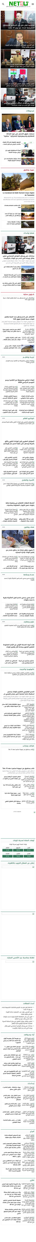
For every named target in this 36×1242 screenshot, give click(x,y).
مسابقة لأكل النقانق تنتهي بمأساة (13, 802)
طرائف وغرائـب (28, 745)
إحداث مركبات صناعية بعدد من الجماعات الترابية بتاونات (12, 160)
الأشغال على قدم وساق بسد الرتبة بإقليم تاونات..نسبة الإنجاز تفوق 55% (19, 318)
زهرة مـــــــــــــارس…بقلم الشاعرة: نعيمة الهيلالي (12, 1121)
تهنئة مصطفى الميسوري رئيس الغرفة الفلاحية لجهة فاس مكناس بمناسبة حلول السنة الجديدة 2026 (12, 1146)
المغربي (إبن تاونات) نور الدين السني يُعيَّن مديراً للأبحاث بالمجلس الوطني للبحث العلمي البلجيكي (26, 474)
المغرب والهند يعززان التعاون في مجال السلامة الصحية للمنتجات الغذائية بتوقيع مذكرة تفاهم (17, 1022)
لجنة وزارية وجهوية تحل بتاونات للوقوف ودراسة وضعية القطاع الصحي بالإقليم (26, 616)
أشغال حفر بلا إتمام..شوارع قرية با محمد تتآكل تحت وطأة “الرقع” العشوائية (12, 331)
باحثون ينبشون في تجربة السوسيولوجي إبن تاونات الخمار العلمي (26, 663)
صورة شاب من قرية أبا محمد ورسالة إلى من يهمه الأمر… (13, 215)
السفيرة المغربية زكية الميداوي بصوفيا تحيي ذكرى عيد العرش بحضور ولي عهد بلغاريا (10, 474)
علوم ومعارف (29, 621)
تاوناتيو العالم (28, 418)
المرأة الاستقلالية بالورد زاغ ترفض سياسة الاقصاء (13, 151)
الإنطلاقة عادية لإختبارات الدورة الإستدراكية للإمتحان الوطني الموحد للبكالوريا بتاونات (26, 413)
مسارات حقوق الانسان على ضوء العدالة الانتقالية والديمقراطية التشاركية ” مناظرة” (19, 135)
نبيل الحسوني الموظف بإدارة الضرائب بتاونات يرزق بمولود (13, 1136)
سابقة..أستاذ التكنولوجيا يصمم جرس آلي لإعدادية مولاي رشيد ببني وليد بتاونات (12, 737)
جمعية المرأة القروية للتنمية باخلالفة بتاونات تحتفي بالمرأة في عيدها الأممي (9, 522)
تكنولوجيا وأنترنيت (27, 669)
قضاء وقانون (29, 527)
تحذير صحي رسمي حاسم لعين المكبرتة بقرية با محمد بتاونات (18, 598)
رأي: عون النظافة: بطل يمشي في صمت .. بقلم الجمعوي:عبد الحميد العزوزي (12, 1057)
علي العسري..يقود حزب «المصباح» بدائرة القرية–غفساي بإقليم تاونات (19, 1013)
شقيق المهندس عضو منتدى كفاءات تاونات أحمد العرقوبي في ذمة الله (11, 1220)
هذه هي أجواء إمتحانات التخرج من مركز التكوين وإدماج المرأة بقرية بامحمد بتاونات (9, 413)
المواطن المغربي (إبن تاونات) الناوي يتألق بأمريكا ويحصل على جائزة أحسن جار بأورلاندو (18, 442)
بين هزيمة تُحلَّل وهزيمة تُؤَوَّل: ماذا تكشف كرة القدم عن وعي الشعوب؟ (12, 1040)
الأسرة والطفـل (28, 480)
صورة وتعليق (29, 169)
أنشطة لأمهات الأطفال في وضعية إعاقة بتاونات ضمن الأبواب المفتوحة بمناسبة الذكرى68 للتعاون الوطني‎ (20, 505)
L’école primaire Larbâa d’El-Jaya (12, 206)
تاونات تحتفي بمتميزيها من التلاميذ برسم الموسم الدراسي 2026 (19, 381)
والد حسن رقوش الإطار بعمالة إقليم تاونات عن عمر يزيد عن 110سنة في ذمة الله (12, 1194)
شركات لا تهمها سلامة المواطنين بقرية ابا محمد (14, 223)
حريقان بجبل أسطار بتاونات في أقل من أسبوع (12, 268)
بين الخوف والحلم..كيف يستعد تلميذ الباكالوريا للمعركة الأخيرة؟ (12, 1064)
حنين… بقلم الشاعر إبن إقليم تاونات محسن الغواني (13, 1105)
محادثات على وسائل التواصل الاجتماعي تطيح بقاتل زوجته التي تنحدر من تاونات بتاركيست (18, 257)
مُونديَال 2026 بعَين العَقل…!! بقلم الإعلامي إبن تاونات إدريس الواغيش (12, 1049)
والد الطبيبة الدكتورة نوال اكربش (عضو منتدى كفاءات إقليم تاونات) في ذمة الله (11, 1186)
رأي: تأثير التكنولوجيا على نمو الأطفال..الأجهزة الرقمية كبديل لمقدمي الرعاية (12, 1073)
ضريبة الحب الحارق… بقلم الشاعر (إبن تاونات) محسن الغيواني (12, 1113)
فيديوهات (30, 110)
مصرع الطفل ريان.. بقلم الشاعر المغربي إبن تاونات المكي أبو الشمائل (12, 1098)
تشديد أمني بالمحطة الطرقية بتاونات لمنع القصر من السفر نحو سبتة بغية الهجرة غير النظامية (11, 277)
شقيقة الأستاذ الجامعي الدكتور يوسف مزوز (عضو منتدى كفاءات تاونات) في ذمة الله (12, 1202)
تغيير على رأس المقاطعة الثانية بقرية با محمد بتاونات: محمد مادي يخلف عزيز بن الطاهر (17, 1018)
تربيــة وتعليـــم (28, 357)
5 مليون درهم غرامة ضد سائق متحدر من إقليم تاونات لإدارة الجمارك (20, 551)
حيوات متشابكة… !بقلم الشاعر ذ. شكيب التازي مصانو (11, 1088)
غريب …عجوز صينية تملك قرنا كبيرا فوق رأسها (13, 794)
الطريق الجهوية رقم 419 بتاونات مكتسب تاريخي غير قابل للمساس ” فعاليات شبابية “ (11, 144)
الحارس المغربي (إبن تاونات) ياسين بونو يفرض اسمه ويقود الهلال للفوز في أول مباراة (9, 460)
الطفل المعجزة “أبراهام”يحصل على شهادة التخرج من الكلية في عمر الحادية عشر (11, 779)
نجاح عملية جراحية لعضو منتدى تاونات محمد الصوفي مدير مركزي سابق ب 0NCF (11, 1154)
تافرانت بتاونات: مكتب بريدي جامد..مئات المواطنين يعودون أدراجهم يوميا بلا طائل (12, 348)
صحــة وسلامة (28, 574)
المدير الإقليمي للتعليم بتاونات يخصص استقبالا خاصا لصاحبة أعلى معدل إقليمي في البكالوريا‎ (18, 694)
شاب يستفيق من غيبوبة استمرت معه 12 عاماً (18, 768)
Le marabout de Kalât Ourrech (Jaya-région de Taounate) (18, 194)
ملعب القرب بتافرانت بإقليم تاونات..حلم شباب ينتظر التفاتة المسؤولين (12, 340)
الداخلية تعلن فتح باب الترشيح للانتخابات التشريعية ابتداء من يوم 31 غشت (17, 1008)
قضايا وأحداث (29, 233)
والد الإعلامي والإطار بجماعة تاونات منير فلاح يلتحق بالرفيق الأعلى (12, 1211)
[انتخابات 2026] (18, 824)
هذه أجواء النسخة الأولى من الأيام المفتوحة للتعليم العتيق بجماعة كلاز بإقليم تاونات (18, 645)
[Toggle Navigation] (33, 4)
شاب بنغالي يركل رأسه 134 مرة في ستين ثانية (12, 786)
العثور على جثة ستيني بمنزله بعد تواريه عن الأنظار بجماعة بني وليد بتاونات (11, 285)
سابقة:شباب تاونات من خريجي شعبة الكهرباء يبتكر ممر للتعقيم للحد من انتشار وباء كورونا (11, 727)
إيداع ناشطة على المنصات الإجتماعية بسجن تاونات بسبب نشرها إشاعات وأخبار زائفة (9, 569)
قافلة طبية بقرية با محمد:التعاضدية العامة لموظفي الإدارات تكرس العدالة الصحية (10, 616)
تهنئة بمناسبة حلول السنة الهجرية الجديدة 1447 (13, 1170)
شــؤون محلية (28, 294)
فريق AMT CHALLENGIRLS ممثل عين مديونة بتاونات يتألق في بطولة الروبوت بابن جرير (11, 706)
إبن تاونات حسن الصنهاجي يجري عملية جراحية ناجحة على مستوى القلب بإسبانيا (12, 1163)
